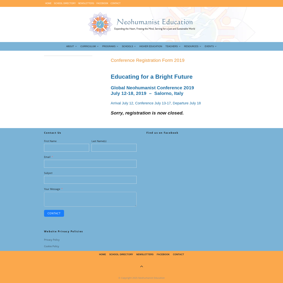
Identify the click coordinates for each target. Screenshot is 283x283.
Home (48, 3)
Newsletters (86, 3)
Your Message (52, 189)
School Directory (65, 3)
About (70, 46)
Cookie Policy (51, 246)
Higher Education (150, 46)
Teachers (171, 46)
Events (209, 46)
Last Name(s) (99, 141)
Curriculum (88, 46)
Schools (127, 46)
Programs (108, 46)
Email (47, 157)
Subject (48, 173)
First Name (50, 141)
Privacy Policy (52, 239)
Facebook (102, 3)
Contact (116, 3)
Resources (191, 46)
